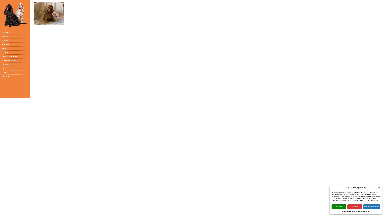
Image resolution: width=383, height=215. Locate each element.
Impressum (366, 211)
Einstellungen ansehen (371, 206)
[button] (379, 188)
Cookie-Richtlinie (347, 211)
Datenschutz (358, 211)
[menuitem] (15, 33)
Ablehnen (355, 206)
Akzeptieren (339, 206)
